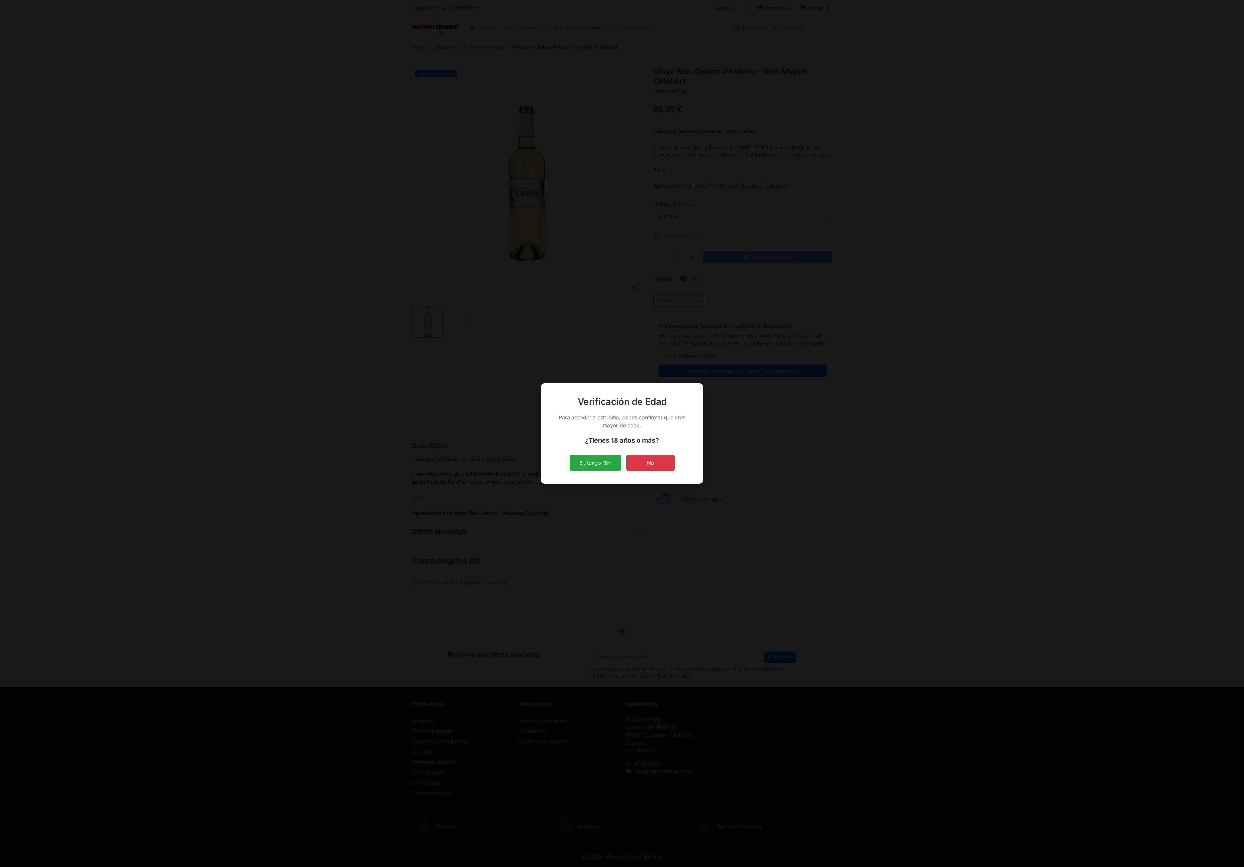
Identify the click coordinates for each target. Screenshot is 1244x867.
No (650, 463)
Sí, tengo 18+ (595, 463)
